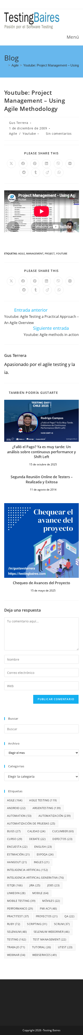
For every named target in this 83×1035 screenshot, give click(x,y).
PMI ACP (48, 908)
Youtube (29, 133)
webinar (16, 955)
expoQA (45, 854)
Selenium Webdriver (51, 932)
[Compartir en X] (11, 163)
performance (20, 908)
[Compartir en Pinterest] (34, 163)
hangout (17, 862)
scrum (62, 924)
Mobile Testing (21, 901)
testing (16, 939)
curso (14, 839)
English (43, 847)
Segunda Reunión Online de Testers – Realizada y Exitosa (42, 479)
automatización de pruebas (31, 823)
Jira (35, 885)
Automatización (55, 816)
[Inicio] (5, 65)
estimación (18, 854)
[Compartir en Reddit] (23, 172)
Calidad (36, 831)
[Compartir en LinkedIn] (46, 163)
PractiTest (18, 916)
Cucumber (63, 831)
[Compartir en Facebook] (23, 163)
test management (49, 939)
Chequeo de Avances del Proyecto (41, 582)
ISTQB (15, 885)
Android (16, 808)
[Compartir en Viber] (58, 163)
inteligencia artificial (27, 870)
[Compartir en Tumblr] (35, 172)
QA (69, 916)
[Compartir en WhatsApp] (59, 172)
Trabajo (16, 947)
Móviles (51, 901)
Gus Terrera (18, 123)
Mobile (40, 893)
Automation (19, 816)
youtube (61, 253)
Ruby (13, 924)
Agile (13, 133)
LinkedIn (16, 893)
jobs (53, 885)
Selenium (17, 932)
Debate (37, 839)
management (34, 253)
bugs (14, 831)
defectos (62, 839)
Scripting (37, 924)
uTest (65, 947)
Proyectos (47, 916)
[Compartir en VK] (70, 163)
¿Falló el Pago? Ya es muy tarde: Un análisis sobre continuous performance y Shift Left (41, 451)
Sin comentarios (59, 133)
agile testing (43, 800)
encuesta (17, 847)
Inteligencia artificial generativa (35, 878)
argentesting (47, 808)
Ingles (41, 862)
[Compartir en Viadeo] (47, 172)
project (50, 253)
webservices (44, 955)
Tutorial (41, 947)
